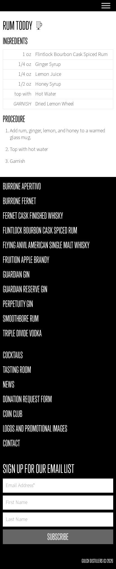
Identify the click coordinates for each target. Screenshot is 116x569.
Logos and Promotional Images (35, 429)
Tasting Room (17, 370)
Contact (11, 444)
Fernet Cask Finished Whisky (33, 216)
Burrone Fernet (19, 202)
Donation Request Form (27, 400)
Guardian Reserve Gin (25, 290)
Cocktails (13, 356)
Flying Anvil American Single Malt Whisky (46, 246)
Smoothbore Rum (21, 319)
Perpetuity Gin (18, 304)
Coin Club (12, 414)
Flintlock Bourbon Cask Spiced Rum (40, 231)
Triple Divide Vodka (22, 334)
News (8, 385)
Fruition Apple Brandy (26, 260)
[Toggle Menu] (105, 5)
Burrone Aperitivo (22, 187)
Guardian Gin (16, 275)
